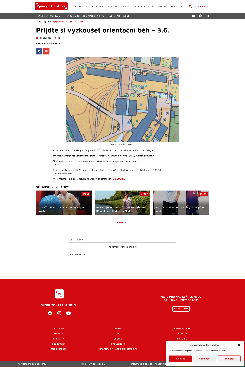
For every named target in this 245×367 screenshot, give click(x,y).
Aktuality (59, 328)
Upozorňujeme (182, 328)
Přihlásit (122, 222)
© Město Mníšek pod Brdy (32, 363)
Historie (182, 339)
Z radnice (118, 328)
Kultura (59, 334)
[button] (239, 345)
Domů (38, 22)
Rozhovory (58, 344)
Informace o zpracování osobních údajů (152, 363)
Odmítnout (204, 358)
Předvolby (229, 358)
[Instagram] (207, 16)
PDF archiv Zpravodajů (92, 363)
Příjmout (180, 358)
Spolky (118, 339)
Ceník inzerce (59, 349)
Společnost (118, 344)
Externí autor (52, 44)
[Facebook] (200, 16)
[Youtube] (193, 16)
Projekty (58, 339)
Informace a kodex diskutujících (118, 349)
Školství (182, 334)
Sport (46, 22)
